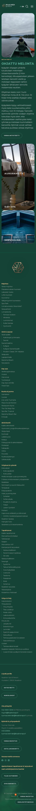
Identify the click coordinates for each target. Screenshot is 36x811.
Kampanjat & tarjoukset (10, 547)
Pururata (5, 454)
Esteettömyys (8, 626)
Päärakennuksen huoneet (11, 289)
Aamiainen (5, 394)
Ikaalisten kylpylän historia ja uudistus (15, 649)
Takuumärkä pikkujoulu (11, 567)
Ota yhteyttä (7, 607)
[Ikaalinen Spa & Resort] (18, 267)
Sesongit (5, 561)
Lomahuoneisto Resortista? (12, 306)
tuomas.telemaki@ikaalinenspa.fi (14, 715)
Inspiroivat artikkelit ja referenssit (14, 513)
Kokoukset (6, 468)
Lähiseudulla (6, 459)
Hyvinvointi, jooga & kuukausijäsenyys (15, 428)
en (23, 6)
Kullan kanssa (8, 323)
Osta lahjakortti (11, 749)
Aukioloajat (9, 695)
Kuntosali (5, 434)
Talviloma (6, 575)
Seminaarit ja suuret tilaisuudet (13, 485)
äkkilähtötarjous (26, 802)
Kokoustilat (7, 474)
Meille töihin (7, 612)
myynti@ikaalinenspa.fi (10, 713)
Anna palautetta (9, 618)
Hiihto (4, 451)
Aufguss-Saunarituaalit (11, 349)
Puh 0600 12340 (7, 710)
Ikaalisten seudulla (8, 587)
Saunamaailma (7, 343)
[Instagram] (5, 760)
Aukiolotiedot (7, 601)
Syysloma (6, 564)
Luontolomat (8, 320)
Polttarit (5, 510)
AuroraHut (5, 298)
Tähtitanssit (6, 539)
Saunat (5, 340)
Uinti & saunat (7, 332)
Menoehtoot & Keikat (10, 536)
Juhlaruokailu (8, 499)
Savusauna (5, 363)
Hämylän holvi (7, 522)
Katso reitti (9, 687)
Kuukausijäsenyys (8, 457)
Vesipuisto (5, 354)
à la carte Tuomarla (9, 400)
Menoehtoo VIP (7, 544)
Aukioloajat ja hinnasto (11, 337)
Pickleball (5, 445)
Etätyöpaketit (7, 491)
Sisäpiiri (4, 542)
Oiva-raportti (10, 783)
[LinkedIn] (9, 760)
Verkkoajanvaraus (8, 371)
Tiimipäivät (5, 488)
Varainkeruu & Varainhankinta (12, 524)
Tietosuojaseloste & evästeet (14, 638)
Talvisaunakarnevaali (10, 646)
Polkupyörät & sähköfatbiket (12, 442)
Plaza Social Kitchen (9, 403)
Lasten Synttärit (9, 508)
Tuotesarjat (6, 380)
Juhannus (6, 584)
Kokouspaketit (8, 471)
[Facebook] (2, 760)
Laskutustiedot (8, 615)
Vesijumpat (6, 431)
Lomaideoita (6, 312)
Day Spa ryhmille (8, 383)
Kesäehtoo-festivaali (9, 592)
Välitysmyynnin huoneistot (11, 301)
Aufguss (6, 346)
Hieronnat (5, 377)
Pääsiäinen (7, 578)
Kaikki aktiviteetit (8, 426)
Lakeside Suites (7, 292)
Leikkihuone (6, 437)
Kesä (5, 581)
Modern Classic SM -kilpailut (13, 352)
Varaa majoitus (27, 796)
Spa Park (5, 303)
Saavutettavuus (9, 641)
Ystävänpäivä (6, 590)
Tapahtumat (6, 530)
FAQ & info (5, 621)
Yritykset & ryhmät (9, 465)
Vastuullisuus (7, 635)
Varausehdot (6, 309)
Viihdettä (6, 317)
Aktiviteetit (6, 423)
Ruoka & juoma (8, 391)
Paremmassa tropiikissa (12, 553)
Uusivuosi (6, 573)
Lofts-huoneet (7, 295)
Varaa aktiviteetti (12, 135)
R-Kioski (5, 417)
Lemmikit (6, 629)
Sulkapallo (5, 448)
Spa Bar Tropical (8, 411)
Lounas (4, 397)
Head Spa (5, 386)
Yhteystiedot (6, 604)
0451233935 (6, 731)
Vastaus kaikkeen (9, 550)
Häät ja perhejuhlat (9, 493)
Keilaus (4, 440)
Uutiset (4, 643)
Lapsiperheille (7, 357)
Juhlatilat (6, 496)
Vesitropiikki (6, 335)
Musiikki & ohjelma (10, 502)
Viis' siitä (6, 556)
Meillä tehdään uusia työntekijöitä (14, 477)
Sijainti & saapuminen (11, 632)
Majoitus (5, 284)
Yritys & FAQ (6, 598)
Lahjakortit (7, 624)
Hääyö (5, 505)
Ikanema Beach (7, 360)
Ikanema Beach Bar (9, 414)
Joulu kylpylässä (9, 570)
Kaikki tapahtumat (8, 533)
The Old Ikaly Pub (8, 408)
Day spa (5, 369)
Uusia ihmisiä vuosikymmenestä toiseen (17, 652)
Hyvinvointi (7, 326)
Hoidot (4, 374)
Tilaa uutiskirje (8, 610)
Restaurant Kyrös (8, 406)
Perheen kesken (9, 315)
